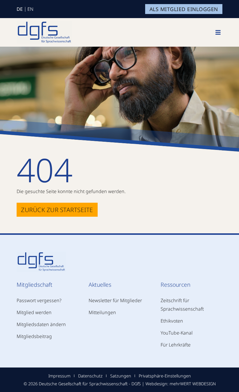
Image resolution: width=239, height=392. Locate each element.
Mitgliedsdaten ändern (41, 324)
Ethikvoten (172, 321)
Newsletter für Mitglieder (115, 300)
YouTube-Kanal (177, 333)
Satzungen (120, 376)
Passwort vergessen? (39, 300)
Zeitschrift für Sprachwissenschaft (182, 304)
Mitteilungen (102, 312)
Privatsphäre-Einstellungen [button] (165, 376)
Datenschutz (90, 376)
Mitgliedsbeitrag (34, 336)
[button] (218, 32)
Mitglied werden (34, 312)
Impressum (59, 376)
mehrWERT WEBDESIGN (193, 383)
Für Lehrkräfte (176, 345)
